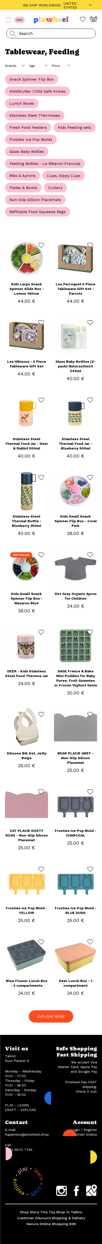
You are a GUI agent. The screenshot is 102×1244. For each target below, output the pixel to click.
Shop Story (29, 1212)
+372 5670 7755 (18, 1150)
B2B (72, 1224)
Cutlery (55, 187)
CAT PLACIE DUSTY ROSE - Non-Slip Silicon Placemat (26, 835)
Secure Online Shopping (47, 1224)
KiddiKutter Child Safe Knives (37, 91)
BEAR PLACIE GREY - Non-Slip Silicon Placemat (75, 758)
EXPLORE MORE (51, 1016)
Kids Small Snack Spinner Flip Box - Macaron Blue (27, 598)
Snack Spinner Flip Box (31, 79)
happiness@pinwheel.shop (27, 1134)
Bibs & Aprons (22, 175)
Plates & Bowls (23, 187)
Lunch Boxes (21, 103)
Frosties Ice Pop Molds (30, 139)
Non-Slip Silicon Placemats (35, 199)
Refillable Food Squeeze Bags (37, 211)
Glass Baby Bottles (26, 151)
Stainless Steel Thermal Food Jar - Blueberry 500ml (75, 443)
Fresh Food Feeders (28, 127)
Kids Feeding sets (74, 127)
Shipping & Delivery (68, 1218)
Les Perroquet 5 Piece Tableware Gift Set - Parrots (75, 288)
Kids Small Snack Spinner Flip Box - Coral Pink (75, 521)
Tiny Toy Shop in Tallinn (61, 1212)
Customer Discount (34, 1218)
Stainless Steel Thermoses (34, 115)
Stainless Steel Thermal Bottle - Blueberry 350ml (27, 521)
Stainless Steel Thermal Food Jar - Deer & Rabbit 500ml (26, 443)
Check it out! (86, 1091)
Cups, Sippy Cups (63, 175)
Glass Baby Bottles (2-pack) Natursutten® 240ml (75, 366)
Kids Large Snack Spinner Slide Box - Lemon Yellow (26, 288)
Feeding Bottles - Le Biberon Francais (44, 163)
